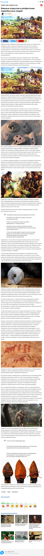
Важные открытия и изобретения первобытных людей (18, 9)
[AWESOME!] (3, 506)
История (3, 5)
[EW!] (17, 506)
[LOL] (30, 506)
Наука (7, 5)
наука (9, 491)
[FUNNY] (35, 506)
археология (15, 491)
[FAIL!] (8, 506)
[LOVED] (21, 506)
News (16, 5)
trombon (6, 13)
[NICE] (12, 506)
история (3, 491)
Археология (11, 5)
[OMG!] (26, 506)
